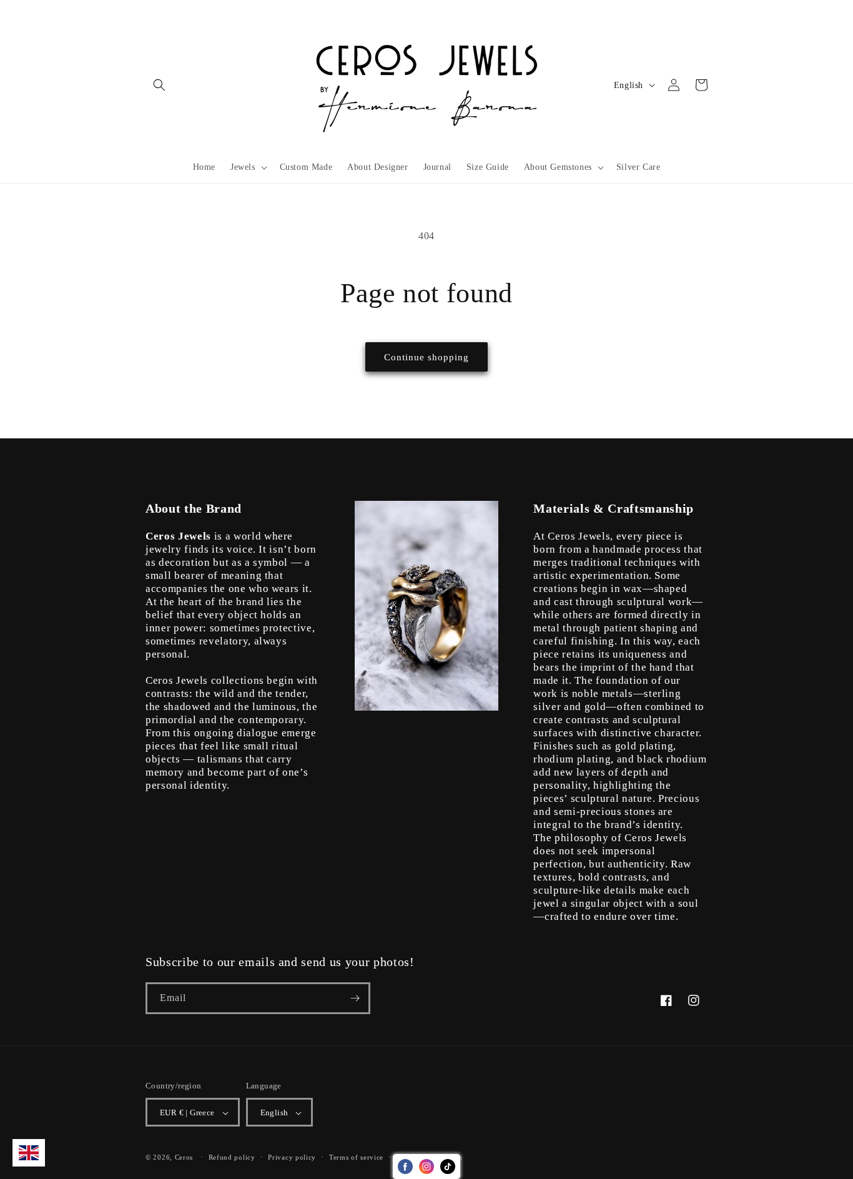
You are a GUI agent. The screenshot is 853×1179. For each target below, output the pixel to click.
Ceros (184, 1158)
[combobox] (28, 1153)
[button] (159, 85)
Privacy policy (292, 1157)
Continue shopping (426, 357)
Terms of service (356, 1157)
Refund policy (232, 1157)
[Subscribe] (354, 998)
